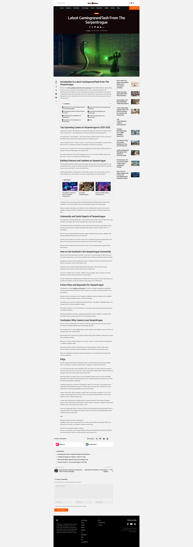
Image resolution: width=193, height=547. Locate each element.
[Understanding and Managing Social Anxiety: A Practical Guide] (135, 152)
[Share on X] (92, 27)
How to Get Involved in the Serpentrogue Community (99, 107)
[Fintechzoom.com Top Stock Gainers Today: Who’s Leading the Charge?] (135, 163)
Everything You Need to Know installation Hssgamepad (69, 194)
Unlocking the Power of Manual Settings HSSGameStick (74, 454)
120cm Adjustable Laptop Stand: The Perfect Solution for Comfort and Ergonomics (123, 111)
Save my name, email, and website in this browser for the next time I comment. (71, 506)
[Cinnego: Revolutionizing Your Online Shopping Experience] (135, 132)
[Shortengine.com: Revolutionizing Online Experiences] (135, 101)
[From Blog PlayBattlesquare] (86, 186)
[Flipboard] (57, 444)
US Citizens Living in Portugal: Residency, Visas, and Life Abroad (122, 143)
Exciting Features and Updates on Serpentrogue (71, 116)
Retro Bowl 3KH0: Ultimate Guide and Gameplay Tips (73, 459)
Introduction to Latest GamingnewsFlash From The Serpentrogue (73, 107)
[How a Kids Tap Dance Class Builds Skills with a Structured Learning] (135, 84)
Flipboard (62, 444)
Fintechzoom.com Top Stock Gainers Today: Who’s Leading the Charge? (122, 163)
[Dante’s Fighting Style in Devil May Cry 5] (103, 186)
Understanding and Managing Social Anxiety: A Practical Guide (123, 152)
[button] (101, 27)
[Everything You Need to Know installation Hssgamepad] (70, 186)
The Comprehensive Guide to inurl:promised (121, 121)
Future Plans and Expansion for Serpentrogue (96, 112)
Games (96, 13)
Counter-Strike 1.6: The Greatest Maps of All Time (72, 462)
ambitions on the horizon (79, 288)
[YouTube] (132, 3)
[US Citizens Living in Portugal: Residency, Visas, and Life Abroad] (135, 143)
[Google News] (87, 444)
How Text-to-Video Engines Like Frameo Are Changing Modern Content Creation (122, 174)
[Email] (98, 27)
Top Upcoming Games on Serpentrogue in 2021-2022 (73, 112)
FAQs (90, 120)
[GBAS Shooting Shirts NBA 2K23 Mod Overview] (135, 93)
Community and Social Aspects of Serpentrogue (71, 120)
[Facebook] (130, 3)
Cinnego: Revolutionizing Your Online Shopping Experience (121, 132)
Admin (88, 30)
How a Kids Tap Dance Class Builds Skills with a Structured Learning (122, 84)
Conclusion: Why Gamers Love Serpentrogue (96, 116)
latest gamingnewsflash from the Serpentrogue (79, 88)
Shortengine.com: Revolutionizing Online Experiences (123, 101)
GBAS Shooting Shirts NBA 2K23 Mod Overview (122, 93)
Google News (93, 444)
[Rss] (134, 3)
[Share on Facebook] (90, 27)
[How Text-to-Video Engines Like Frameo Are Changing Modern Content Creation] (135, 174)
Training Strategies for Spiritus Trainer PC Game (72, 457)
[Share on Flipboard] (95, 27)
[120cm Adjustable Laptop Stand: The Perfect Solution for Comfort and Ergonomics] (135, 111)
